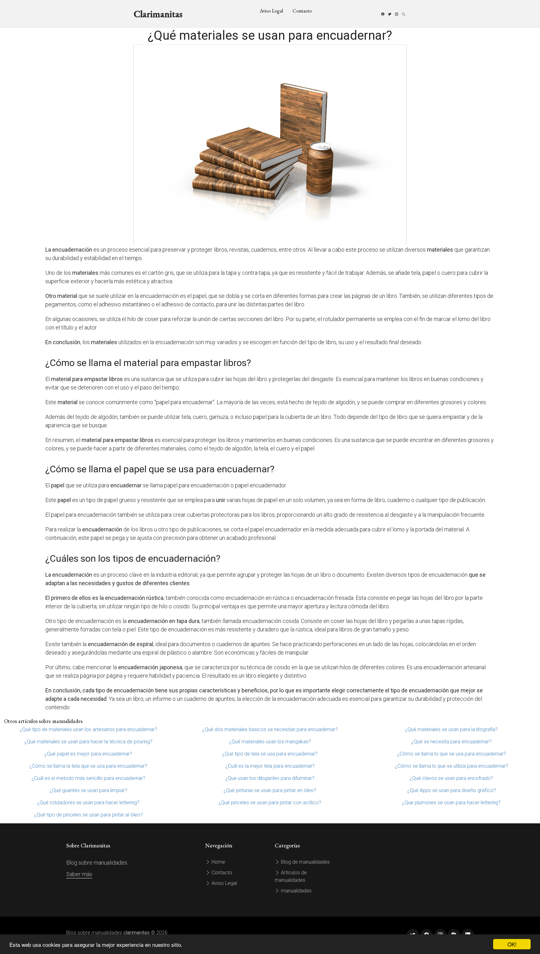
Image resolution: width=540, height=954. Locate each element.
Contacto (302, 11)
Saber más (79, 874)
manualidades (296, 891)
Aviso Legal (271, 11)
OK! (512, 944)
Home (217, 862)
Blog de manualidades (305, 862)
